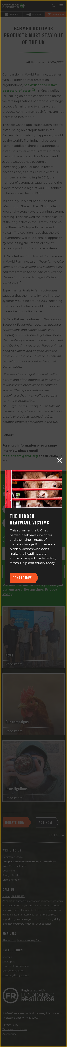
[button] (60, 460)
